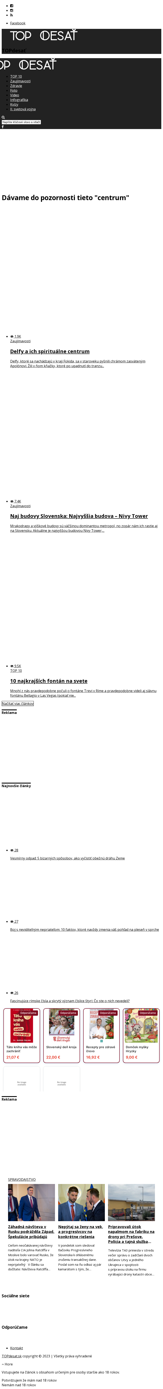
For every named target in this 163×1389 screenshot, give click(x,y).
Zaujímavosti (20, 81)
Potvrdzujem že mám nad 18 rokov (29, 1380)
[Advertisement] (81, 158)
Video (14, 95)
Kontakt (16, 1348)
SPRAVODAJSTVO (22, 1179)
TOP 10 (16, 76)
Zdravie (16, 85)
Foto (13, 90)
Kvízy (14, 104)
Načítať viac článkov (18, 703)
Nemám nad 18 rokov (19, 1385)
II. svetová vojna (23, 109)
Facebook (17, 23)
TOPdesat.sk (12, 1356)
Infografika (19, 99)
